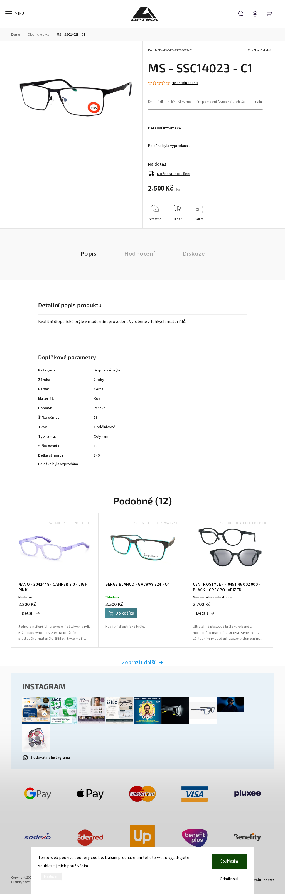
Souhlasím (229, 861)
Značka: (259, 50)
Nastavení (51, 876)
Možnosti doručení (173, 174)
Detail (27, 613)
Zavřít (254, 226)
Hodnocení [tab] (139, 253)
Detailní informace (164, 128)
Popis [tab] (88, 253)
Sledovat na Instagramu (50, 757)
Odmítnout (229, 879)
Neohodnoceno (185, 83)
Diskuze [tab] (194, 253)
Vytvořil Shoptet (261, 879)
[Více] (8, 13)
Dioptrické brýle (107, 370)
